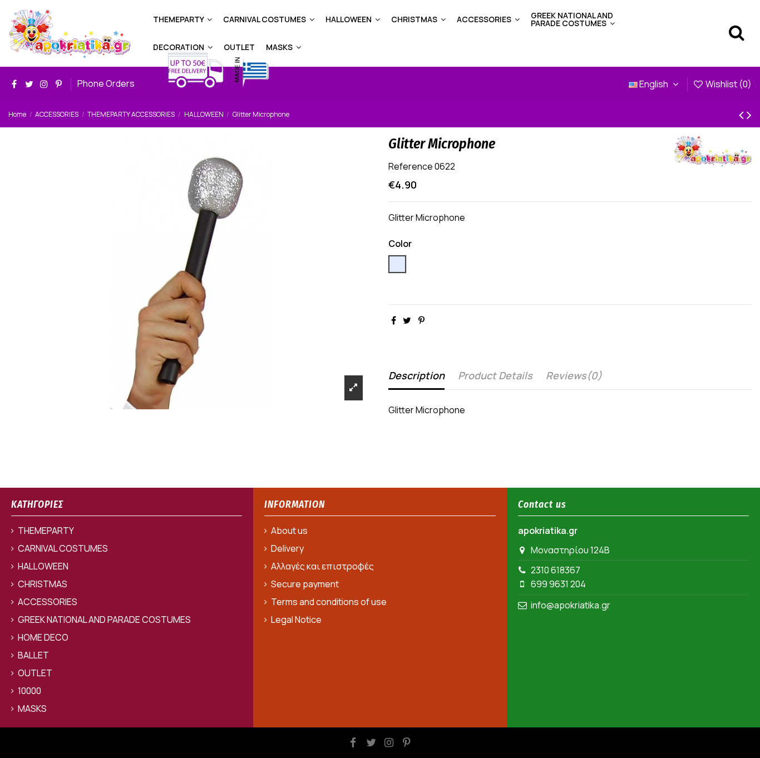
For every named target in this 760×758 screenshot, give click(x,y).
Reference (410, 166)
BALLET (33, 655)
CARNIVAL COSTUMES (63, 548)
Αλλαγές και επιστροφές (322, 566)
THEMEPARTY (46, 530)
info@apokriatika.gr (570, 605)
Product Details (495, 375)
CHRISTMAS (42, 584)
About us (289, 530)
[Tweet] (407, 320)
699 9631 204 (558, 584)
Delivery (287, 548)
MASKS (32, 708)
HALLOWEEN (43, 566)
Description (416, 375)
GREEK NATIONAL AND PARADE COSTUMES (104, 619)
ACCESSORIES (47, 602)
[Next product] (749, 114)
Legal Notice (296, 619)
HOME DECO (43, 637)
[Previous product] (743, 114)
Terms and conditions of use (329, 602)
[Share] (393, 320)
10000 (29, 691)
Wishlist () (728, 84)
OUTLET (35, 673)
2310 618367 (555, 570)
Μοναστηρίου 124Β (570, 550)
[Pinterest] (421, 320)
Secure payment (305, 584)
